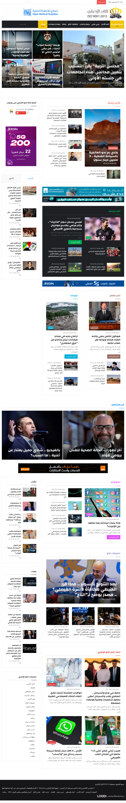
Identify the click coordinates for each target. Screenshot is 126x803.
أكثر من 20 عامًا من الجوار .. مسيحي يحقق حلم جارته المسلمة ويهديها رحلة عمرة (55, 385)
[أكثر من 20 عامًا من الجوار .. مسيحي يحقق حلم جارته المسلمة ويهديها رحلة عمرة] (71, 381)
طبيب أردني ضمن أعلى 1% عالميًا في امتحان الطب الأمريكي (105, 754)
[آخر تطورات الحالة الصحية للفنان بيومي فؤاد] (93, 435)
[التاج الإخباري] (105, 12)
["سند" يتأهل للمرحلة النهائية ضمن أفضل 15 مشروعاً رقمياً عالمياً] (75, 505)
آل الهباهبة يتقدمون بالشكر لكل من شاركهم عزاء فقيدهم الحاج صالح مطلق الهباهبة (13, 652)
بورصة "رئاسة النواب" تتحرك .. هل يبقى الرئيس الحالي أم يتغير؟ (48, 50)
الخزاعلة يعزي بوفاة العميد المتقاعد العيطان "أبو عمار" (14, 582)
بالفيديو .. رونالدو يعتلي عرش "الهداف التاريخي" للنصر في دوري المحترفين (57, 269)
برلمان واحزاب (85, 24)
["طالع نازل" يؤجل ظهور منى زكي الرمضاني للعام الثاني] (29, 265)
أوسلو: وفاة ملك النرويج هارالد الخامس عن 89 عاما (13, 634)
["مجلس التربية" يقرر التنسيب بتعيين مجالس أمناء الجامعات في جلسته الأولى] (93, 59)
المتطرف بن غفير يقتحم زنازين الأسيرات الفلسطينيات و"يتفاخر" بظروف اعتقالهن (57, 132)
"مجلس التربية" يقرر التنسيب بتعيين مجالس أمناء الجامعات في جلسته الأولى (94, 72)
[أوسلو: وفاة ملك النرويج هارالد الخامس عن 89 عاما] (29, 634)
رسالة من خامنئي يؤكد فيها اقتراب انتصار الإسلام (98, 368)
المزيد (43, 24)
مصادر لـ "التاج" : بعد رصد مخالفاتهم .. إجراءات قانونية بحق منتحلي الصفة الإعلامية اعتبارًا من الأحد (109, 633)
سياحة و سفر (30, 722)
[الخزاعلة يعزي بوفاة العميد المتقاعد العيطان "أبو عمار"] (29, 581)
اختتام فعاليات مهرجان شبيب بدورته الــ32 (15, 231)
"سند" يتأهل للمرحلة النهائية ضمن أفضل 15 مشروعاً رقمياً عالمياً (58, 508)
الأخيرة (30, 178)
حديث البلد (31, 714)
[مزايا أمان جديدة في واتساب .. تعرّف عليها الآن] (75, 531)
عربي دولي (95, 24)
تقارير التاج (36, 792)
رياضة (64, 24)
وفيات (33, 756)
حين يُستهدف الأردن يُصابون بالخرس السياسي (14, 491)
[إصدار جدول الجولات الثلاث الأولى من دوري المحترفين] (113, 267)
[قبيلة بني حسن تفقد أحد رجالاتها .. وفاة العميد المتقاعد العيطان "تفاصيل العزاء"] (29, 598)
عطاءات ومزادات (54, 24)
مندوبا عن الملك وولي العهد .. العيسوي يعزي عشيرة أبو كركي (14, 618)
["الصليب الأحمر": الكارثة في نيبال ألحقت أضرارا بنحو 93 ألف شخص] (71, 366)
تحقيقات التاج (73, 24)
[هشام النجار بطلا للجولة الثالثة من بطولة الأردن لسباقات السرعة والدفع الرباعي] (75, 251)
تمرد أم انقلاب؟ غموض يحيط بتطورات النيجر (97, 381)
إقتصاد (32, 688)
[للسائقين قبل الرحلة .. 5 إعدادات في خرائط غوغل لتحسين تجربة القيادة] (29, 246)
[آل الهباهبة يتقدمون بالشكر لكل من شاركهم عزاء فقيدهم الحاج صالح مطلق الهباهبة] (29, 648)
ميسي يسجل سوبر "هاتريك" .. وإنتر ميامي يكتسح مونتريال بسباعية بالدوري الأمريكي (65, 225)
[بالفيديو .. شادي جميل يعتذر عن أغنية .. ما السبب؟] (32, 435)
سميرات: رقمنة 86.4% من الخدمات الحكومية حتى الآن (56, 495)
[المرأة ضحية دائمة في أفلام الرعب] (113, 174)
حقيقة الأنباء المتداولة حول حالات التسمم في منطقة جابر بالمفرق (47, 81)
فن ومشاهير (30, 733)
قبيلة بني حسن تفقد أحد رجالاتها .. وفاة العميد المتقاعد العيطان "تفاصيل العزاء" (13, 600)
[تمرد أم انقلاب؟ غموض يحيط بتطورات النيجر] (113, 379)
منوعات (32, 752)
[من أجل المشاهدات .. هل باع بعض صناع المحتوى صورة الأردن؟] (29, 212)
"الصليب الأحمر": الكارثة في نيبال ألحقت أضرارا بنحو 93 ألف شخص (54, 369)
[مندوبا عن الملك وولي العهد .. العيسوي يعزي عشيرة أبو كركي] (29, 617)
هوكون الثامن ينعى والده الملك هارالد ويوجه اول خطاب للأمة (106, 339)
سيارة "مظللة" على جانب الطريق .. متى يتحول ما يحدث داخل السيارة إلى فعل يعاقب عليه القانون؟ (58, 633)
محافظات (31, 741)
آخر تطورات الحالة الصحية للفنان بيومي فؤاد (95, 453)
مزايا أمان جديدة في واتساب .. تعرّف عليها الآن (57, 533)
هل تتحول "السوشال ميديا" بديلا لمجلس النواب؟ (14, 549)
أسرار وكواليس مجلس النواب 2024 (20, 792)
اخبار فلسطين (30, 691)
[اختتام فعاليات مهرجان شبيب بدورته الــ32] (29, 232)
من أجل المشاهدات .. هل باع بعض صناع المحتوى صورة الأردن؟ (14, 215)
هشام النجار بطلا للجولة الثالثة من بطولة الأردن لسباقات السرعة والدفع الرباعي (57, 255)
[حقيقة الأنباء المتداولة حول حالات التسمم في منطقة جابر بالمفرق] (47, 73)
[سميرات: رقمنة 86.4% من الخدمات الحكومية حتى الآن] (75, 492)
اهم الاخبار (31, 699)
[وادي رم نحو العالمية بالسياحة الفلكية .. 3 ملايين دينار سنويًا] (102, 138)
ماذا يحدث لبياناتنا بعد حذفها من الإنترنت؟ (104, 525)
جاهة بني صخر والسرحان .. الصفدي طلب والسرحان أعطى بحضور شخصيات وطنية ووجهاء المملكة (103, 698)
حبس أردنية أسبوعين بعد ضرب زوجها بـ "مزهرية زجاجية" (18, 52)
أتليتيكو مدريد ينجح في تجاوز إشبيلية (96, 252)
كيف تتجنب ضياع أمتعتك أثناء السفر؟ (57, 145)
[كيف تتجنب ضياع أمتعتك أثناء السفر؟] (75, 144)
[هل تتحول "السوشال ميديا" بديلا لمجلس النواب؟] (29, 548)
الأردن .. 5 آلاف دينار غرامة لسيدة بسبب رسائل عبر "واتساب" (64, 752)
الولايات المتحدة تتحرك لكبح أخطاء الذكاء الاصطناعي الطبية (65, 694)
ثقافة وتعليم (30, 707)
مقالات (32, 745)
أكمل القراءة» (113, 356)
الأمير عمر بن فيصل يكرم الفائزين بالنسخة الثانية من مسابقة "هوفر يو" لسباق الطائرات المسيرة (56, 117)
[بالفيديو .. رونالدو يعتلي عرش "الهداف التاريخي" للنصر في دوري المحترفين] (75, 267)
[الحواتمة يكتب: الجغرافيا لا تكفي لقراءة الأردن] (29, 534)
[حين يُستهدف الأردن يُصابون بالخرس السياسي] (29, 492)
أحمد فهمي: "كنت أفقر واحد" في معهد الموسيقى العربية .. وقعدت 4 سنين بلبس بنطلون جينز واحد (57, 160)
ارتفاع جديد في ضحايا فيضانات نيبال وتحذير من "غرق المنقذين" (64, 339)
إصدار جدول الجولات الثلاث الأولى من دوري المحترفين (95, 268)
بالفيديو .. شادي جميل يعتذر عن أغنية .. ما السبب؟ (34, 453)
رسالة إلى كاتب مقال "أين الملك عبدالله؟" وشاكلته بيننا (13, 518)
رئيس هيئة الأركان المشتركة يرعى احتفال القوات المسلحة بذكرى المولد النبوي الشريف (14, 194)
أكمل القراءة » (75, 242)
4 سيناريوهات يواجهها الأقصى (14, 504)
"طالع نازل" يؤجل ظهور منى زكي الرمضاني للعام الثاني (14, 266)
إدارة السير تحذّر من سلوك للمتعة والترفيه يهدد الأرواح (78, 2)
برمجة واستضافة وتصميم (115, 796)
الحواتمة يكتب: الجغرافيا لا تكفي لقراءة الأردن (14, 534)
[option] (63, 59)
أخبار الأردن (105, 24)
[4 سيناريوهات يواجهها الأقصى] (29, 506)
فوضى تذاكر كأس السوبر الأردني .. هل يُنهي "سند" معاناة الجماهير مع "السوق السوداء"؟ (84, 633)
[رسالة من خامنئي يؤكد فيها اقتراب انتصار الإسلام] (113, 366)
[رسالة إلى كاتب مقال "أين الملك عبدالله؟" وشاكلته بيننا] (29, 517)
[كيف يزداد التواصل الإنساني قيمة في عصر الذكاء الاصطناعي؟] (75, 518)
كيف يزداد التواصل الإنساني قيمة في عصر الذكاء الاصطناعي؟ (57, 521)
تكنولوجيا (32, 710)
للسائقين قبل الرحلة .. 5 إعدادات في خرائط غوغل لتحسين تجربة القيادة (14, 248)
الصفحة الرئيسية (117, 24)
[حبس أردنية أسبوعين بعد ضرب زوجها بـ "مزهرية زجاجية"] (17, 44)
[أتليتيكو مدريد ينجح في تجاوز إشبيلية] (113, 251)
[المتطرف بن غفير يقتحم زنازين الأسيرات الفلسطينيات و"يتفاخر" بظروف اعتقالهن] (75, 129)
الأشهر (11, 178)
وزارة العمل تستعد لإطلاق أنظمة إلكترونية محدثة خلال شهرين (18, 79)
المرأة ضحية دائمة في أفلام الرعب (97, 175)
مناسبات (32, 748)
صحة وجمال (30, 726)
